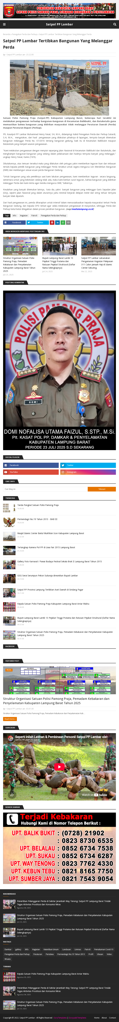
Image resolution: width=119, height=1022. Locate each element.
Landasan (66, 949)
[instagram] (88, 472)
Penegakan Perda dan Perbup (24, 34)
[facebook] (31, 465)
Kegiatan (24, 216)
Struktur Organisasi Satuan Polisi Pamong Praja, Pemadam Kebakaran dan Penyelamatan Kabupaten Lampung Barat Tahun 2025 (19, 264)
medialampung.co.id (82, 209)
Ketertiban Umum (51, 949)
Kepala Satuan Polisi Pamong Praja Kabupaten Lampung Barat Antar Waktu (53, 604)
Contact (112, 1018)
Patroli (34, 216)
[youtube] (31, 472)
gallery (18, 949)
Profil (91, 954)
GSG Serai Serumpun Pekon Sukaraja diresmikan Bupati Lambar (47, 575)
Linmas (78, 949)
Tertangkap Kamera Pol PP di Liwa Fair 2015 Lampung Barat (46, 547)
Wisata (8, 959)
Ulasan (100, 954)
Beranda (6, 34)
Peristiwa (50, 954)
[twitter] (88, 465)
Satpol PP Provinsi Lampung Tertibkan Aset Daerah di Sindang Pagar (50, 589)
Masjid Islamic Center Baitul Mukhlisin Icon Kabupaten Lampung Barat (50, 533)
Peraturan (37, 954)
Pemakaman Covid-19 (103, 949)
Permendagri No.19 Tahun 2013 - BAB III (37, 519)
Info (14, 216)
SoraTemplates (60, 1018)
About (104, 1018)
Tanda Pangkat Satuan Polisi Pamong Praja (38, 505)
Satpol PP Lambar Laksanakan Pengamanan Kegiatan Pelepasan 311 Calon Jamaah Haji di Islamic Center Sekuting (97, 263)
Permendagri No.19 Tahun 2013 (71, 954)
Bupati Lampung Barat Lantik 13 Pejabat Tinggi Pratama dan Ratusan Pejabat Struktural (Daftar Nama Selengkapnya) (58, 263)
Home (96, 1018)
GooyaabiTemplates (77, 1018)
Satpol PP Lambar (59, 24)
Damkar (8, 949)
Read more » (10, 719)
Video (109, 954)
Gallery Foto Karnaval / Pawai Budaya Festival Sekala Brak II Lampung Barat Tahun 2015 (59, 561)
